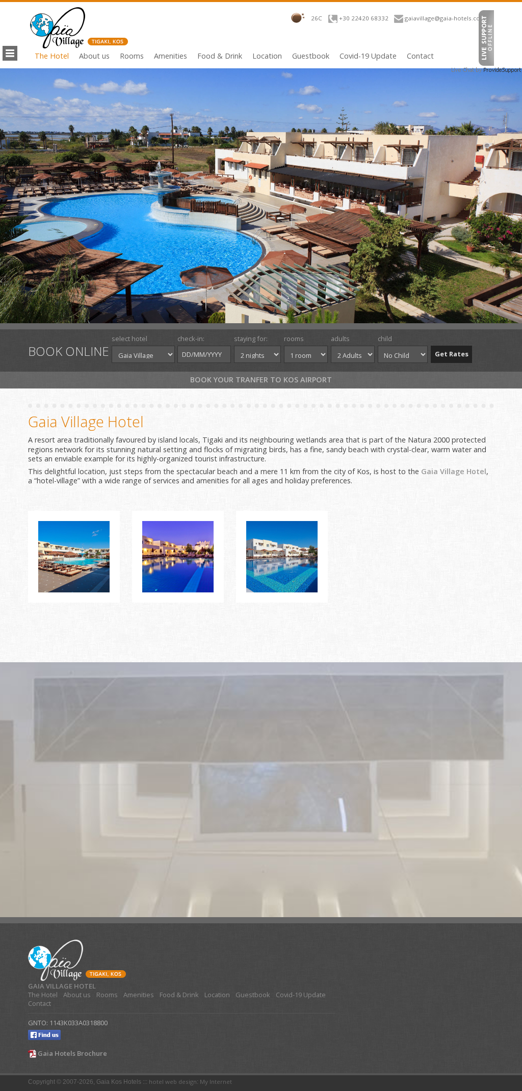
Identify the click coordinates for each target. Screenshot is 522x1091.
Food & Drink (219, 56)
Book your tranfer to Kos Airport (261, 379)
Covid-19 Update (368, 56)
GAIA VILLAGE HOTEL (62, 986)
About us (94, 56)
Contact (420, 56)
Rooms (132, 56)
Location (267, 56)
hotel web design (173, 1081)
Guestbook (310, 56)
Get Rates (451, 353)
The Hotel (52, 56)
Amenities (170, 56)
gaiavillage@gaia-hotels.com (445, 18)
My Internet (216, 1081)
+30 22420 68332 (363, 18)
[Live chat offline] (486, 37)
